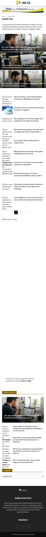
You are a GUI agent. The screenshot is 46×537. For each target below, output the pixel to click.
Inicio (3, 16)
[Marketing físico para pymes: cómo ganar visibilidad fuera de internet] (7, 158)
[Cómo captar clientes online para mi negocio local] (7, 143)
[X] (29, 526)
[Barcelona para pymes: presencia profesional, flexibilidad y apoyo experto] (7, 176)
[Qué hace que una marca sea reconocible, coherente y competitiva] (7, 168)
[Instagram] (23, 526)
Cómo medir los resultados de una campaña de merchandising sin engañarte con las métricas (27, 429)
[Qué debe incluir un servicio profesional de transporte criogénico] (7, 110)
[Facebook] (17, 526)
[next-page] (29, 212)
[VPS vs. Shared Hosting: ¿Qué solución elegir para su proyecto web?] (6, 464)
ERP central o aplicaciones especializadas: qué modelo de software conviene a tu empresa (28, 451)
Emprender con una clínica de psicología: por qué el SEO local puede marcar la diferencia (27, 440)
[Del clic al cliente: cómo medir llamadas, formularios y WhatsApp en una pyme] (7, 103)
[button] (3, 3)
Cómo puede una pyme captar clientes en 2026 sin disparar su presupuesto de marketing (28, 186)
